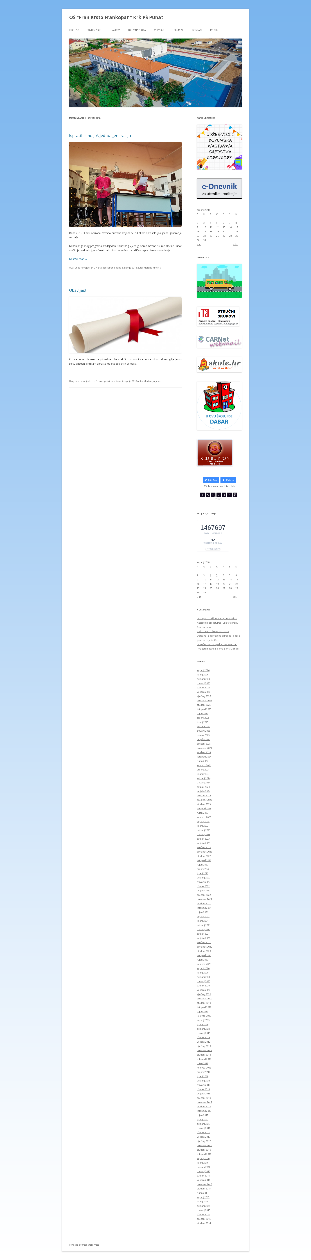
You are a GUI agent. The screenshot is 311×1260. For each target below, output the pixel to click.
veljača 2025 (203, 739)
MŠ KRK (214, 29)
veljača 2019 (203, 1041)
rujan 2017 (202, 1115)
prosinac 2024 (204, 748)
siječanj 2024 (204, 795)
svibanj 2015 (203, 1205)
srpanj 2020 (203, 968)
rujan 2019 (202, 1011)
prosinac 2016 (204, 1145)
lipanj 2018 (202, 1076)
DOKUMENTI (178, 29)
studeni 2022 (204, 856)
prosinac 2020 (204, 946)
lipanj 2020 (202, 972)
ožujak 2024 (203, 786)
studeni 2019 (204, 1002)
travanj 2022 (203, 881)
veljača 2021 (203, 938)
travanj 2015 (203, 1210)
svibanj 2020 (203, 977)
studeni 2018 (204, 1054)
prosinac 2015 (204, 1184)
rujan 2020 (202, 959)
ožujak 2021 (203, 933)
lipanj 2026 (202, 674)
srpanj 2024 (203, 769)
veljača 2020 (203, 989)
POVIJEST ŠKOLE (95, 29)
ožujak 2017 (203, 1132)
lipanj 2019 (202, 1024)
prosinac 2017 (204, 1102)
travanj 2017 (203, 1128)
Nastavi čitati (78, 259)
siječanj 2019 (204, 1046)
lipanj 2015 (202, 1201)
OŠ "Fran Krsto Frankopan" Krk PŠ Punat (116, 17)
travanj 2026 (203, 683)
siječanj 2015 (204, 1218)
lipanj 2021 (202, 920)
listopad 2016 (204, 1154)
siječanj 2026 (204, 696)
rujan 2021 (202, 912)
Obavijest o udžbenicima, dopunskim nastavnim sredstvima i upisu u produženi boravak (218, 623)
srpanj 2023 (203, 821)
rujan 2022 (202, 864)
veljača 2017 (203, 1136)
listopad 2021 (204, 907)
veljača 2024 (203, 791)
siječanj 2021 (204, 942)
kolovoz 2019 (204, 1015)
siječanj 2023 (204, 847)
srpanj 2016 (203, 1158)
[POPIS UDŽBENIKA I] (219, 168)
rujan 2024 (202, 761)
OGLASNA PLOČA (137, 29)
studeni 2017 (204, 1106)
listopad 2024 (204, 756)
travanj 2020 (203, 981)
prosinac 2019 (204, 998)
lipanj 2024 (202, 774)
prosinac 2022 (204, 851)
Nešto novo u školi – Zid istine (213, 631)
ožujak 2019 (203, 1037)
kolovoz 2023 (204, 817)
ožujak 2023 (203, 838)
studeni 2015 (204, 1188)
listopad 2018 (204, 1059)
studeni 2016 (204, 1149)
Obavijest (78, 290)
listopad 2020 (204, 955)
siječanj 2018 (204, 1097)
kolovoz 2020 (204, 964)
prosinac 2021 (204, 899)
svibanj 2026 (203, 678)
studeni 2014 (204, 1223)
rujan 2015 (202, 1192)
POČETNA (74, 29)
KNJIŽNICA (159, 29)
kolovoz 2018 (204, 1067)
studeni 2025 (204, 704)
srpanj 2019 (203, 1020)
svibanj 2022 (203, 877)
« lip (199, 244)
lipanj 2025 (202, 722)
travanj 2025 (203, 730)
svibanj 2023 (203, 830)
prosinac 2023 (204, 799)
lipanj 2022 (202, 873)
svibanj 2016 (203, 1167)
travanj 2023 (203, 834)
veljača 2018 (203, 1093)
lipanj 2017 (202, 1119)
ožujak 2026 (203, 687)
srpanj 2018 (203, 1072)
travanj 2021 (203, 929)
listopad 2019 (204, 1007)
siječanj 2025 (204, 743)
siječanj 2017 (204, 1141)
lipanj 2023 (202, 825)
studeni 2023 (204, 804)
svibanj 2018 (203, 1080)
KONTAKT (197, 29)
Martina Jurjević (152, 267)
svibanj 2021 (203, 925)
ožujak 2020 (203, 985)
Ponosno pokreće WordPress (84, 1244)
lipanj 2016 (202, 1162)
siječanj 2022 (204, 894)
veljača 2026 (203, 691)
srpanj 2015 (203, 1197)
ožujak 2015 (203, 1214)
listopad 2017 (204, 1110)
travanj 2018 (203, 1085)
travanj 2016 (203, 1171)
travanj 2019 (203, 1033)
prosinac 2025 (204, 700)
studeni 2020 (204, 951)
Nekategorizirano (105, 267)
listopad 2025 (204, 709)
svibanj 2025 (203, 726)
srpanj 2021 (203, 916)
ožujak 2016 (203, 1175)
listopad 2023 (204, 808)
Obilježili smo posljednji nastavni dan (217, 644)
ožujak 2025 (203, 735)
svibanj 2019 (203, 1028)
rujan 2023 (202, 812)
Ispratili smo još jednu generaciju (100, 135)
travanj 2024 (203, 782)
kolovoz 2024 (204, 765)
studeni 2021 (204, 903)
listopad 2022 (204, 860)
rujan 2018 (202, 1063)
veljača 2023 (203, 843)
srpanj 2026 (203, 670)
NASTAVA (115, 29)
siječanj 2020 (204, 994)
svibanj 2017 (203, 1123)
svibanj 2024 (203, 778)
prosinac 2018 (204, 1050)
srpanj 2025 (203, 717)
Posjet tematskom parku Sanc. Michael (218, 648)
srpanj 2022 (203, 869)
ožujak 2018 (203, 1089)
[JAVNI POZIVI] (219, 296)
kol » (235, 244)
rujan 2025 (202, 713)
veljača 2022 (203, 890)
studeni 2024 (204, 752)
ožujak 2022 (203, 886)
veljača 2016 (203, 1180)
